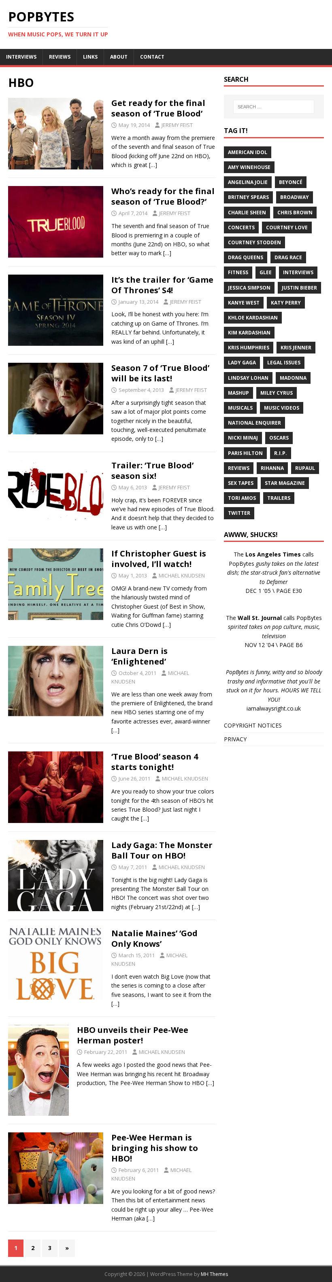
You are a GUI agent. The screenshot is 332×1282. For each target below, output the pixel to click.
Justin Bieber (299, 287)
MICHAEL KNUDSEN (182, 575)
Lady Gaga (242, 362)
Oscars (279, 437)
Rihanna (272, 468)
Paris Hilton (245, 453)
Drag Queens (245, 257)
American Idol (247, 152)
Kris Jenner (296, 347)
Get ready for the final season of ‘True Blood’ (158, 108)
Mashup (238, 392)
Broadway (294, 197)
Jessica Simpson (249, 287)
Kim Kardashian (249, 332)
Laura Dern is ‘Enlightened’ (139, 656)
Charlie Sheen (247, 212)
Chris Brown (295, 212)
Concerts (241, 227)
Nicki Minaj (243, 437)
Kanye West (244, 302)
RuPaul (305, 468)
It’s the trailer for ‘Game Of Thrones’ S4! (162, 285)
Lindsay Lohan (248, 377)
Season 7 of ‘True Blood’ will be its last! (160, 373)
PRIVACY (235, 739)
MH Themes (214, 1274)
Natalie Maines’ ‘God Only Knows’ (154, 938)
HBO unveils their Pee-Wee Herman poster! (132, 1035)
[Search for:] (274, 107)
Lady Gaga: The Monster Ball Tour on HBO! (162, 850)
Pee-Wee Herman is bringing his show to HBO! (154, 1148)
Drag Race (288, 257)
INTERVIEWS (21, 56)
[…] (153, 165)
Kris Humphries (248, 347)
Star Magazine (285, 483)
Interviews (298, 272)
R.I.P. (280, 453)
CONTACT (152, 56)
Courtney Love (287, 227)
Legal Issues (283, 362)
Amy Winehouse (249, 167)
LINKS (90, 56)
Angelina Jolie (248, 182)
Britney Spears (248, 197)
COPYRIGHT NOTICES (253, 725)
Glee (266, 272)
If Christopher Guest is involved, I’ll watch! (158, 558)
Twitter (239, 513)
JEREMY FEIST (177, 125)
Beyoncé (290, 182)
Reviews (238, 468)
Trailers (278, 498)
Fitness (238, 272)
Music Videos (281, 407)
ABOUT (119, 56)
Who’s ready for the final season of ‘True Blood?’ (163, 196)
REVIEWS (59, 56)
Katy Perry (286, 302)
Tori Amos (242, 498)
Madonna (293, 377)
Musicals (240, 407)
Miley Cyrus (276, 392)
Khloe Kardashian (253, 317)
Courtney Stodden (254, 242)
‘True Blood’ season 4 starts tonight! (154, 761)
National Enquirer (254, 422)
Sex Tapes (240, 483)
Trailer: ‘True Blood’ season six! (152, 470)
